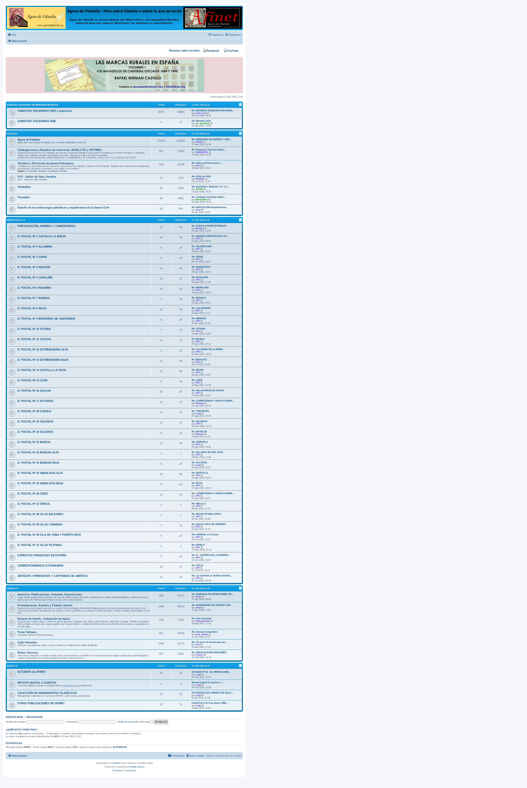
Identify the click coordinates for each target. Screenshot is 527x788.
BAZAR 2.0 (12, 666)
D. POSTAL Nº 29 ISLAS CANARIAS (40, 524)
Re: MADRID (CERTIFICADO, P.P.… (210, 236)
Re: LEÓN (197, 380)
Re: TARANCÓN (200, 411)
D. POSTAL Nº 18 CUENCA (34, 411)
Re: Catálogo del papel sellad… (209, 197)
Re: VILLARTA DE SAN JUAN (207, 452)
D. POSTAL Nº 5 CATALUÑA (34, 277)
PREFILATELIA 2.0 (16, 220)
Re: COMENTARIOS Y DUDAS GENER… (213, 400)
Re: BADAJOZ (199, 359)
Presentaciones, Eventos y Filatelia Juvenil (44, 605)
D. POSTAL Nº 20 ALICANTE (35, 431)
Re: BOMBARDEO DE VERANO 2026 (211, 605)
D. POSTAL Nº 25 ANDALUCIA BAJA (40, 483)
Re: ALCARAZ (199, 462)
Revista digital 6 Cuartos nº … (208, 682)
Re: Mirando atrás (201, 121)
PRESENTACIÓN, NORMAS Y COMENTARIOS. (46, 226)
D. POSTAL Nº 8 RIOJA (32, 308)
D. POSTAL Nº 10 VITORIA (34, 329)
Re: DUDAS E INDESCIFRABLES (209, 226)
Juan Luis (201, 113)
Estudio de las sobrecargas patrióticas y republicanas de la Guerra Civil (63, 207)
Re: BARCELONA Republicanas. (209, 207)
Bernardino (202, 199)
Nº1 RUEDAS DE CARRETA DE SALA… (212, 692)
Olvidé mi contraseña (128, 721)
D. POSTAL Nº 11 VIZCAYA (34, 339)
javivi (198, 165)
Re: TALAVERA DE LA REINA (207, 349)
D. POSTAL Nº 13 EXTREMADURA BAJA (42, 359)
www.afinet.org (70, 685)
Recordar (145, 721)
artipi (198, 596)
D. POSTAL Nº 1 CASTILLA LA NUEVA (41, 236)
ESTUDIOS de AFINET (31, 671)
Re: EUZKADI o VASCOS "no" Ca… (210, 186)
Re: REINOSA (199, 318)
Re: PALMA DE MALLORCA (206, 514)
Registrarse (34, 717)
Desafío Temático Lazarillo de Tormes (48, 171)
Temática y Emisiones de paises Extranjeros (45, 163)
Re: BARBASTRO (201, 267)
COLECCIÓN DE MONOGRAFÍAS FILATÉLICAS (47, 693)
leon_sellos (202, 634)
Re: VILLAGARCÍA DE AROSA (208, 390)
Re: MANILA (198, 545)
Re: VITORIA (198, 328)
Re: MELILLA (199, 503)
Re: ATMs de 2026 (201, 176)
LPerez (199, 655)
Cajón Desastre (27, 642)
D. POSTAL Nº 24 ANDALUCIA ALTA (40, 473)
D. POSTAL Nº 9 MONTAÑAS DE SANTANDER (46, 318)
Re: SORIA (197, 256)
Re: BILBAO (198, 339)
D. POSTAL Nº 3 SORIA (32, 256)
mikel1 (199, 142)
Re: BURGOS (199, 298)
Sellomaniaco (203, 621)
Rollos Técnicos (27, 652)
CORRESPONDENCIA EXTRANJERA (40, 565)
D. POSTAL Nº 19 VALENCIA (35, 421)
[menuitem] (12, 34)
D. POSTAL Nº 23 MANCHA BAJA (38, 462)
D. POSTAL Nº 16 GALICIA (34, 390)
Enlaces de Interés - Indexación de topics (43, 618)
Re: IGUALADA (200, 277)
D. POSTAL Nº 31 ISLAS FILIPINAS (39, 545)
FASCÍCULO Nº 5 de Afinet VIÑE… (210, 703)
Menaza (200, 228)
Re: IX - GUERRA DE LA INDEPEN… (211, 555)
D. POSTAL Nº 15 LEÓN (32, 380)
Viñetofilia (23, 187)
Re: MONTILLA (200, 472)
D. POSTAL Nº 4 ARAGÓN (33, 267)
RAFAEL (200, 179)
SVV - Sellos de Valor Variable (36, 176)
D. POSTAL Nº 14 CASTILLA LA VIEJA (41, 370)
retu (198, 644)
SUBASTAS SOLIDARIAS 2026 (36, 121)
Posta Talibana (26, 632)
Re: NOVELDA (199, 431)
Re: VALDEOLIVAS (202, 246)
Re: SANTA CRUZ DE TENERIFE (209, 524)
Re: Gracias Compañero (205, 632)
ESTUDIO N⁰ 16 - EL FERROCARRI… (211, 672)
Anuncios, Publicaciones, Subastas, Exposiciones (49, 594)
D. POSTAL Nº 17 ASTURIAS (35, 401)
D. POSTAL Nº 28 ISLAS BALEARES (40, 514)
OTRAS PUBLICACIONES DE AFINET (41, 703)
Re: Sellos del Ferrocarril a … (207, 163)
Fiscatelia (23, 197)
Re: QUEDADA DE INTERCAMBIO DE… (213, 594)
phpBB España (137, 767)
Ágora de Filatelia (28, 139)
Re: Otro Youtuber (201, 618)
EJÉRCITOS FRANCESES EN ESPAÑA (41, 555)
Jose (198, 209)
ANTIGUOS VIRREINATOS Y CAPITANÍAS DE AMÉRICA (52, 575)
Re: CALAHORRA (201, 308)
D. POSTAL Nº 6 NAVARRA (34, 287)
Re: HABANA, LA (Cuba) (205, 534)
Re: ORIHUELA (200, 442)
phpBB (115, 763)
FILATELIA (12, 134)
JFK (198, 238)
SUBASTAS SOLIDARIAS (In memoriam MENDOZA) (32, 105)
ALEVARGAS (120, 747)
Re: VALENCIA (199, 421)
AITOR (199, 189)
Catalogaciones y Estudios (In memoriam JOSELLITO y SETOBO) (59, 149)
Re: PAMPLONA (200, 287)
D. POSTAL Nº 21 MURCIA (33, 442)
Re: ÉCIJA (197, 483)
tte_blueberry (203, 123)
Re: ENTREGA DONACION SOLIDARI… (213, 110)
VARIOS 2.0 (12, 588)
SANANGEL (202, 152)
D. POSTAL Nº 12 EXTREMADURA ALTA (42, 349)
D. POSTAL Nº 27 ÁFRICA (33, 503)
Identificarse (14, 717)
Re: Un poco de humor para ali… (209, 642)
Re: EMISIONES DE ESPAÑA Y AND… (212, 139)
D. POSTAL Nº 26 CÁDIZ (32, 493)
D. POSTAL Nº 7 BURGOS (33, 298)
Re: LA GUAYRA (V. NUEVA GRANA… (212, 575)
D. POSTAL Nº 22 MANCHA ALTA (38, 452)
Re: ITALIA (197, 565)
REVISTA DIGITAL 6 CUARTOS (36, 682)
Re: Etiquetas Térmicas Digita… (209, 149)
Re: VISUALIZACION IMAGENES (209, 652)
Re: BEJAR (198, 370)
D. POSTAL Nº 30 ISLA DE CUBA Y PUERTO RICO (49, 534)
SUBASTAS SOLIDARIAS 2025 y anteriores (44, 110)
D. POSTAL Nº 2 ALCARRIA (34, 246)
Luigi (198, 413)
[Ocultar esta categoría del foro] (240, 104)
